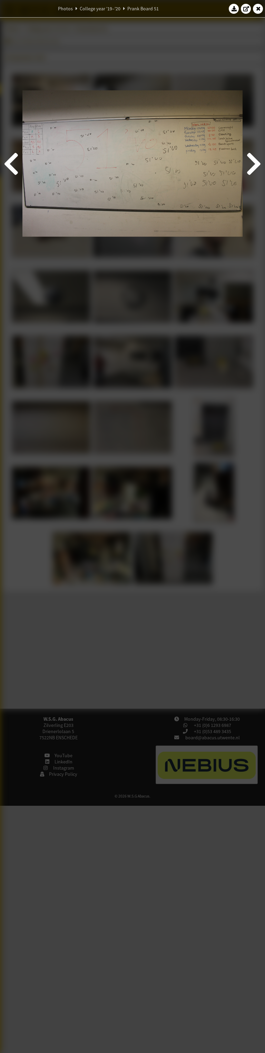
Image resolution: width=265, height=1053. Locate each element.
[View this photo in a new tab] (246, 8)
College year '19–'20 (100, 9)
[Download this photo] (234, 8)
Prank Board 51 (143, 9)
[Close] (258, 8)
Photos (65, 9)
